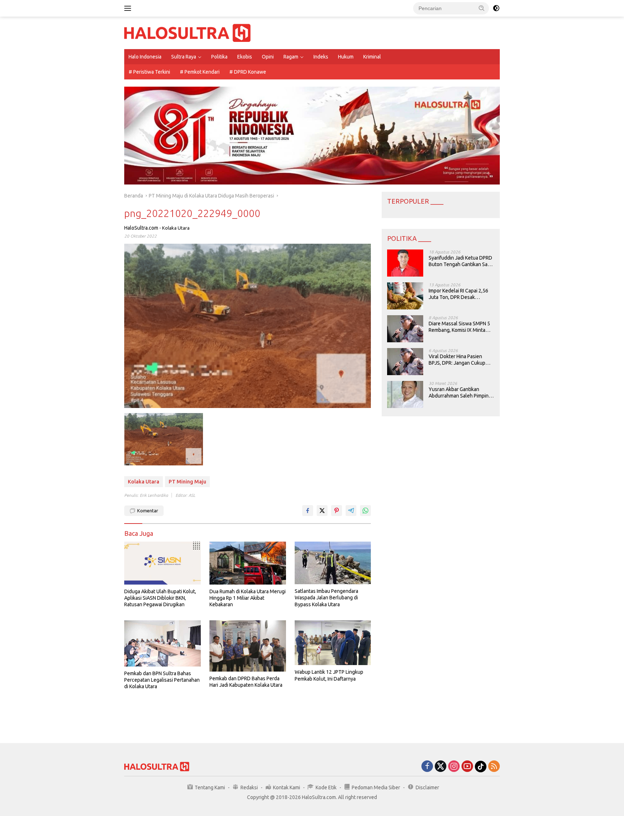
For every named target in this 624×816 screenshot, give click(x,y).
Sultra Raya (183, 57)
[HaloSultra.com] (187, 32)
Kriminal (372, 57)
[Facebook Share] (307, 510)
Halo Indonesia (145, 57)
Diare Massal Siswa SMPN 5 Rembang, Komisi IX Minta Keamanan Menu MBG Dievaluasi (459, 327)
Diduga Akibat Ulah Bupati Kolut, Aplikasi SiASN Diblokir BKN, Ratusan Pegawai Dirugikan (160, 598)
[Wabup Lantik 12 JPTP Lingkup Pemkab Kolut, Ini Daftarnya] (333, 642)
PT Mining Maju (187, 482)
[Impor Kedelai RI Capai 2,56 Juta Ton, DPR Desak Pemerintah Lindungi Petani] (405, 295)
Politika (219, 57)
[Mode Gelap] (496, 8)
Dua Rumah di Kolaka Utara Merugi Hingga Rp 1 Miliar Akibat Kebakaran (247, 598)
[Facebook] (427, 766)
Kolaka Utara (176, 227)
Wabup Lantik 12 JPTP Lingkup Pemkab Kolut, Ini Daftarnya (329, 675)
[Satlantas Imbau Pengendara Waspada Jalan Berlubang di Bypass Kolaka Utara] (333, 563)
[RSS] (494, 766)
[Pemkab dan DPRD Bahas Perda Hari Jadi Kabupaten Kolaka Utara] (247, 645)
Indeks (320, 57)
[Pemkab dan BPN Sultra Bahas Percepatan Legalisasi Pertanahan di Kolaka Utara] (162, 643)
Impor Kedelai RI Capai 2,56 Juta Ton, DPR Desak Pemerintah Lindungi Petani (459, 294)
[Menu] (129, 8)
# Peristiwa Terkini (149, 72)
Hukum (346, 57)
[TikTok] (480, 766)
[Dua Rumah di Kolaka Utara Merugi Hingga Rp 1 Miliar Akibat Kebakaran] (247, 563)
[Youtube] (467, 766)
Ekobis (244, 57)
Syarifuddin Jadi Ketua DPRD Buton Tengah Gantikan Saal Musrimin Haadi (460, 261)
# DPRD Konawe (247, 72)
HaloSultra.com (141, 228)
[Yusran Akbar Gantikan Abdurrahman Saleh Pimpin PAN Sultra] (405, 394)
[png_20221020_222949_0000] (163, 439)
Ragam (290, 57)
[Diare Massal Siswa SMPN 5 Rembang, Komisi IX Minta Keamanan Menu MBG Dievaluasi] (405, 328)
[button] (481, 8)
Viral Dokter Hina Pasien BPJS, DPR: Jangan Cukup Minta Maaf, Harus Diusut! (457, 359)
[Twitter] (440, 766)
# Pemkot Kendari (200, 72)
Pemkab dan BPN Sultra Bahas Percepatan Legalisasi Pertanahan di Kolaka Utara (162, 679)
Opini (268, 57)
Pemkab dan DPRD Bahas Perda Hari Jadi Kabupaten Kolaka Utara (245, 682)
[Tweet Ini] (322, 510)
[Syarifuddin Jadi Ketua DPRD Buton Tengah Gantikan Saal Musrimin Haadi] (405, 263)
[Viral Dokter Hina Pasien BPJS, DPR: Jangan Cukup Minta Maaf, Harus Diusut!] (405, 361)
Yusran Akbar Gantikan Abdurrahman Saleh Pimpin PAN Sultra (459, 392)
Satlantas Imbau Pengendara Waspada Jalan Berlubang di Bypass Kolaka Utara (326, 597)
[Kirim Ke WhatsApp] (365, 510)
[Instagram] (454, 766)
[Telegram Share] (351, 510)
